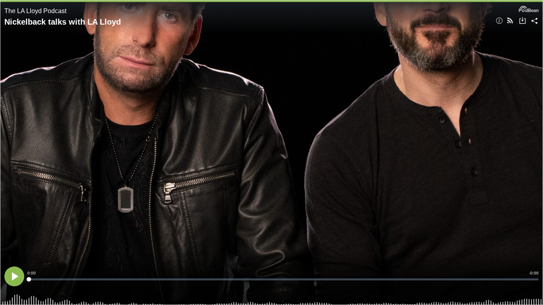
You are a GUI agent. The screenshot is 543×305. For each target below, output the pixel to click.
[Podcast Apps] (510, 21)
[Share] (534, 21)
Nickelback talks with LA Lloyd (62, 21)
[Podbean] (529, 8)
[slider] (283, 279)
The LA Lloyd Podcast (35, 11)
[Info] (499, 21)
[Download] (522, 21)
